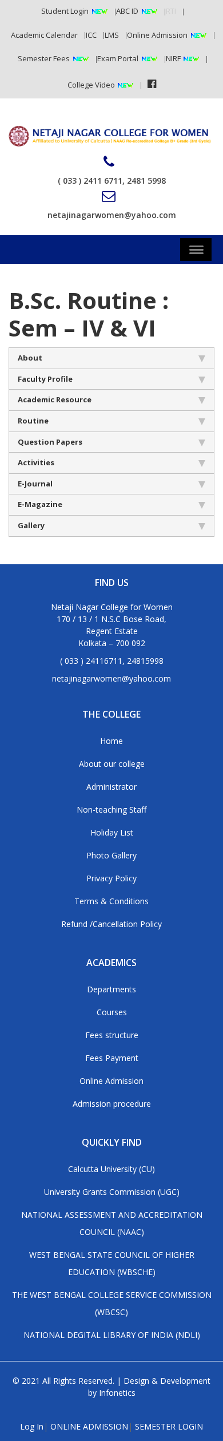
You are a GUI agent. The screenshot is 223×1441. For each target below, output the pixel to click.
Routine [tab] (33, 420)
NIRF (174, 58)
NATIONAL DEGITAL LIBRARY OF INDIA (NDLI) (111, 1334)
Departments (111, 989)
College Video (92, 85)
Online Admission (157, 35)
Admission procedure (112, 1103)
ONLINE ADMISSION (89, 1426)
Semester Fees (44, 58)
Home (111, 740)
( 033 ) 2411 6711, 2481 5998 (112, 180)
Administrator (111, 786)
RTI (171, 11)
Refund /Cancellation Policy (111, 924)
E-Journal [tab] (35, 483)
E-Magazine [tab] (40, 504)
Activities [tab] (36, 462)
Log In (31, 1426)
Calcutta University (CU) (111, 1168)
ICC (91, 35)
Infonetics (117, 1392)
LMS (112, 35)
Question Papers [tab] (50, 442)
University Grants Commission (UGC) (112, 1191)
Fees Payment (111, 1057)
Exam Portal (117, 58)
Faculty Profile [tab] (45, 379)
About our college (112, 763)
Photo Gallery (111, 855)
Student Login (65, 11)
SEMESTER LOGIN (169, 1426)
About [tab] (30, 358)
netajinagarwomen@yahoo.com (111, 214)
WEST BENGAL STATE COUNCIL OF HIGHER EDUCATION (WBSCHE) (111, 1263)
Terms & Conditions (111, 901)
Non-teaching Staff (111, 809)
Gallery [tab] (31, 525)
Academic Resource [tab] (54, 399)
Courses (112, 1012)
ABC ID (127, 11)
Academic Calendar (44, 35)
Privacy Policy (111, 878)
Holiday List (111, 832)
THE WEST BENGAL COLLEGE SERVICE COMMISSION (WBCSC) (112, 1303)
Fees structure (111, 1035)
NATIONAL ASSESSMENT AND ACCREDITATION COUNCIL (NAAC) (111, 1223)
